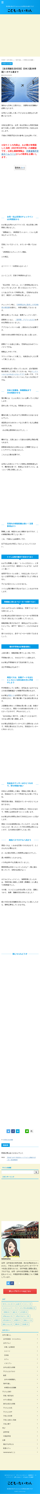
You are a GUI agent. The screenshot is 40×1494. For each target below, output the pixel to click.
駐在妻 (25, 1324)
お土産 (18, 1304)
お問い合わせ (17, 1477)
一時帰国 (6, 1312)
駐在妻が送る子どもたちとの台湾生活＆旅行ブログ (20, 1488)
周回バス (11, 695)
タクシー (27, 1304)
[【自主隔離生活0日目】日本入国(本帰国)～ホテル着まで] (18, 1131)
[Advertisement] (20, 35)
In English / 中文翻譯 (28, 1477)
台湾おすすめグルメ (22, 1316)
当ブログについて (9, 1475)
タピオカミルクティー (10, 1308)
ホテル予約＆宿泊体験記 (27, 1308)
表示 (22, 168)
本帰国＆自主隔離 (8, 1139)
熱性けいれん (7, 1324)
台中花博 (23, 1312)
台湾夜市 (17, 1320)
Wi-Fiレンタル (8, 1304)
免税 (15, 1312)
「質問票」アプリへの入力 (25, 320)
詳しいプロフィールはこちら (20, 1291)
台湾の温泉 (7, 1320)
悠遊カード (28, 1320)
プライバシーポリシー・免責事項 (24, 1475)
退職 (17, 1324)
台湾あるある (8, 1316)
